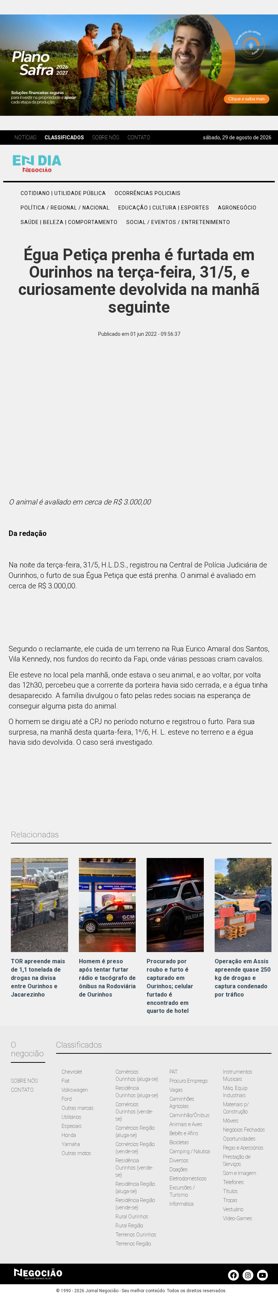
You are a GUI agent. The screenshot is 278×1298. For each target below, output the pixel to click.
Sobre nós (105, 137)
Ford (67, 1099)
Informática (181, 1204)
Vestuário (233, 1209)
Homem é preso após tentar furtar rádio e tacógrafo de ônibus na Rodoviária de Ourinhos (107, 978)
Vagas (176, 1090)
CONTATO (22, 1090)
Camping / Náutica (189, 1151)
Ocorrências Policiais (148, 193)
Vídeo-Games (237, 1218)
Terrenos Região (133, 1244)
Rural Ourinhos (131, 1216)
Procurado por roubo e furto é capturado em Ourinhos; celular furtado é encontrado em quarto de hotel (170, 986)
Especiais (72, 1126)
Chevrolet (72, 1072)
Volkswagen (75, 1090)
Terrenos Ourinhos (135, 1235)
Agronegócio (237, 208)
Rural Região (129, 1226)
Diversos (179, 1160)
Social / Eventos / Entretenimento (178, 222)
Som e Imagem (239, 1173)
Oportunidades (239, 1139)
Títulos (230, 1191)
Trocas (230, 1200)
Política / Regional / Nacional (65, 208)
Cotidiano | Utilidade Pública (63, 193)
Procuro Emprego (188, 1081)
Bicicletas (179, 1142)
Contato (138, 137)
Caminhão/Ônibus (189, 1115)
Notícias (25, 137)
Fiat (66, 1081)
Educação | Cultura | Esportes (163, 208)
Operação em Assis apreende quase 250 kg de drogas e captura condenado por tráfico (242, 978)
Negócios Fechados (244, 1130)
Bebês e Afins (183, 1133)
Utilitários (71, 1117)
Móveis (231, 1121)
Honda (69, 1135)
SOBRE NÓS (24, 1081)
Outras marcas (78, 1108)
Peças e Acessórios (243, 1148)
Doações (178, 1169)
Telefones (233, 1182)
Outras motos (76, 1153)
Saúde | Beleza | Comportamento (69, 222)
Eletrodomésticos (188, 1178)
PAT (173, 1072)
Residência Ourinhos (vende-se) (134, 1168)
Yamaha (71, 1144)
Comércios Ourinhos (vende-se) (134, 1112)
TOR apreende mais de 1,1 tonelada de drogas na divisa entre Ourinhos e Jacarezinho (38, 978)
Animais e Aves (185, 1124)
